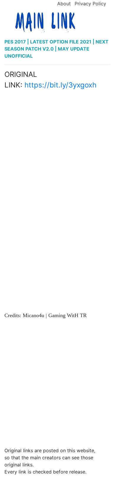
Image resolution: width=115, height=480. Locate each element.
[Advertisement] (57, 143)
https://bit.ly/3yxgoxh (60, 85)
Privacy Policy (90, 4)
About (64, 4)
